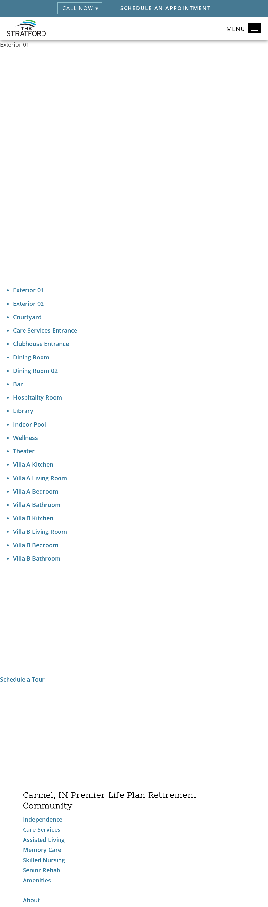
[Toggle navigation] (254, 28)
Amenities (37, 880)
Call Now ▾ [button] (80, 8)
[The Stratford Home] (26, 28)
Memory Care (42, 850)
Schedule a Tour (22, 679)
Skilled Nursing (44, 860)
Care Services (41, 829)
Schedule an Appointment (165, 8)
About (31, 900)
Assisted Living (44, 840)
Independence (42, 819)
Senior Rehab (41, 870)
